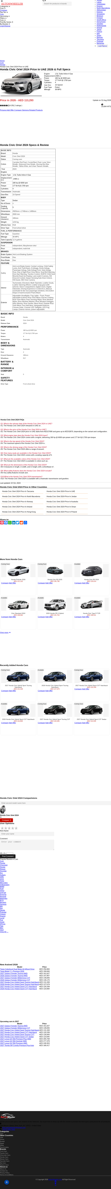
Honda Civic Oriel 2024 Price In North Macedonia (21, 496)
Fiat (1, 920)
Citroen (3, 914)
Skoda (2, 910)
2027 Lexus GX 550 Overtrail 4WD (13, 1041)
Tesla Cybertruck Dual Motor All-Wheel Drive (17, 969)
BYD (2, 900)
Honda (2, 65)
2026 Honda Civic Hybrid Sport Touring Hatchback (19, 984)
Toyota (2, 863)
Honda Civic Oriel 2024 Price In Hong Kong (19, 512)
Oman (2, 1139)
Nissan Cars (4, 1159)
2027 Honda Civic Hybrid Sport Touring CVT (17, 1034)
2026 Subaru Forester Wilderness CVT (15, 980)
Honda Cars (4, 1157)
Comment (3, 839)
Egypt (2, 1143)
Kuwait (2, 1141)
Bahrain (100, 37)
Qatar (2, 1145)
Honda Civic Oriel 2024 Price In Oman (61, 507)
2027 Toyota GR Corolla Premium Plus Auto (17, 1045)
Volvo (2, 891)
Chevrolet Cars (5, 1155)
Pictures (3, 110)
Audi (2, 889)
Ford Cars (3, 1151)
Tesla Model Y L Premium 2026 (12, 971)
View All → (4, 932)
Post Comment (7, 856)
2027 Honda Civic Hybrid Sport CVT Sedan (17, 1037)
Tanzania (100, 39)
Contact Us (4, 1171)
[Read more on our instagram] (55, 1185)
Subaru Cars (4, 1165)
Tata (1, 926)
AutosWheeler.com (55, 1179)
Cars (2, 14)
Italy (98, 33)
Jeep (2, 879)
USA (1, 1137)
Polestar (3, 912)
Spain (99, 35)
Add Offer (10, 110)
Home (2, 61)
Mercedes (4, 883)
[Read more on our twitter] (55, 1183)
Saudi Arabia (4, 1147)
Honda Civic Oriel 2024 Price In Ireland (17, 507)
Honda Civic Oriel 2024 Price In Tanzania (18, 491)
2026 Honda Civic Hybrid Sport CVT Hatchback (18, 989)
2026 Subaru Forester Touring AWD (14, 976)
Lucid (2, 918)
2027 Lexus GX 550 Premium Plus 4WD (15, 1039)
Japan (99, 30)
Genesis (3, 904)
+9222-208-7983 (8, 1129)
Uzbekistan (101, 4)
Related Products (36, 110)
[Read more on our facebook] (55, 1181)
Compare (3, 10)
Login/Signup (102, 46)
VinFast (3, 893)
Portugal (100, 41)
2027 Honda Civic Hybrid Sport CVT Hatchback (18, 987)
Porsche (3, 894)
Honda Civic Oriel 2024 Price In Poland (62, 512)
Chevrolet (3, 865)
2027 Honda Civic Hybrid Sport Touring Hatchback (19, 982)
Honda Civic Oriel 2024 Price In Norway (17, 502)
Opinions (25, 110)
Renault (3, 896)
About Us (3, 1169)
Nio (1, 908)
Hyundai (3, 871)
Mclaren (3, 902)
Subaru (3, 875)
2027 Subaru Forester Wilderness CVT (15, 978)
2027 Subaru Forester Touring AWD (14, 973)
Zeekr (2, 922)
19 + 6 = (3, 853)
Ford (2, 861)
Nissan (2, 869)
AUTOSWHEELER (12, 3)
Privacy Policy (4, 1173)
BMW (2, 887)
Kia (1, 873)
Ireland (99, 28)
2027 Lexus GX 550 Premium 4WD (13, 1043)
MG (1, 906)
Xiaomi (2, 916)
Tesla (2, 881)
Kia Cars (3, 1163)
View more (4, 632)
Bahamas (100, 43)
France (99, 31)
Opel (2, 930)
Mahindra (3, 898)
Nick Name (4, 831)
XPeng (2, 924)
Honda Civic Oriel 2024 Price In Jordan (62, 496)
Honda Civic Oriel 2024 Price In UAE (61, 491)
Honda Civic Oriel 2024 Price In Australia (62, 502)
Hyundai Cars (4, 1161)
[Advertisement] (55, 44)
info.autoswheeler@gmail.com (13, 1127)
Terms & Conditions (6, 1175)
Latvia (99, 2)
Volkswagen (4, 885)
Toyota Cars (4, 1153)
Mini (1, 928)
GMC (2, 877)
